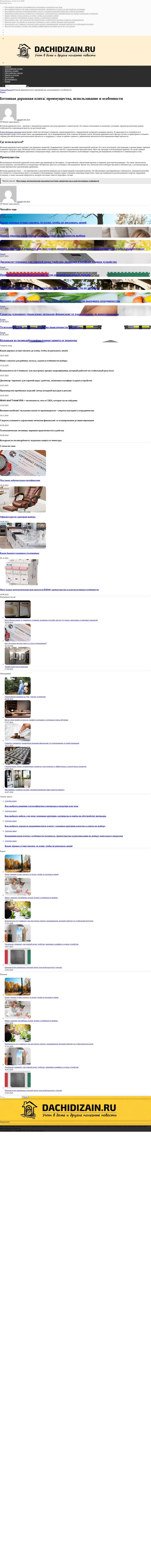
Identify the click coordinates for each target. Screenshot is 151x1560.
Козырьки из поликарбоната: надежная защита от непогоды (38, 340)
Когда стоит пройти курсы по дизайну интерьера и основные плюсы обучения (36, 720)
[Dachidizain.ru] (56, 59)
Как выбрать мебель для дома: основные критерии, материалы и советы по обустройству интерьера (45, 9)
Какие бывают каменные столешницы (19, 553)
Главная (8, 67)
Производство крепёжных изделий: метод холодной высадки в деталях (45, 275)
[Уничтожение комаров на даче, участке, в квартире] (18, 694)
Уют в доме (9, 77)
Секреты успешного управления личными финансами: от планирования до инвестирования (59, 314)
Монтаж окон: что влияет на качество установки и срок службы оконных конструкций (40, 22)
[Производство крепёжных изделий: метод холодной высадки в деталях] (18, 965)
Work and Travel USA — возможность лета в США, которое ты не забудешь (49, 288)
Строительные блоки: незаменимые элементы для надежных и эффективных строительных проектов (45, 766)
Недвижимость (11, 79)
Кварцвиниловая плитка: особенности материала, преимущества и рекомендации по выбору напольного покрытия (51, 14)
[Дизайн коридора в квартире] (18, 664)
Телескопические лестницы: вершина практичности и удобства (41, 327)
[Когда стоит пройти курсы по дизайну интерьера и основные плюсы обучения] (18, 717)
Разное (7, 82)
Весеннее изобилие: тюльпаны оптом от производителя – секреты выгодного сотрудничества (60, 301)
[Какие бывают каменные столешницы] (23, 548)
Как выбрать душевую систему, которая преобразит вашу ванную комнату (35, 789)
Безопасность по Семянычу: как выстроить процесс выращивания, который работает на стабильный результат (49, 24)
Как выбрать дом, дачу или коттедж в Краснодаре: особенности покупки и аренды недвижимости (44, 20)
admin (19, 120)
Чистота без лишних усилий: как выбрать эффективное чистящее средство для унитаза (40, 26)
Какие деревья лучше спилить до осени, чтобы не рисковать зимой (32, 16)
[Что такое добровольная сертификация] (23, 475)
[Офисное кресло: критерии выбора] (23, 512)
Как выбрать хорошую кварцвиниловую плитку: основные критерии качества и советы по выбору (44, 11)
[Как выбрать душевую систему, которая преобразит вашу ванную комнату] (18, 787)
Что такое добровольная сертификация (20, 480)
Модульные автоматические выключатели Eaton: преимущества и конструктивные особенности (49, 589)
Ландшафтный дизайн (14, 69)
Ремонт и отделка (12, 75)
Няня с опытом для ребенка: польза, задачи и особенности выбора (31, 18)
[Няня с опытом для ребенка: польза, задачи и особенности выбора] (18, 895)
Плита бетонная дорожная (10, 132)
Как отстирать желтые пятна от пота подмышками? (25, 643)
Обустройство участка (14, 73)
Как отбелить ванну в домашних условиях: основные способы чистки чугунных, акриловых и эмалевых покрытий (51, 620)
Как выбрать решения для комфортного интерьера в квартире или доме (33, 7)
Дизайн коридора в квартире (16, 666)
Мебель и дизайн (11, 71)
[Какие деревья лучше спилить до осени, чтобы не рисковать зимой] (18, 872)
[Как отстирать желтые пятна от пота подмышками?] (18, 641)
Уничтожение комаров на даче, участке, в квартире (25, 696)
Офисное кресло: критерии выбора (18, 516)
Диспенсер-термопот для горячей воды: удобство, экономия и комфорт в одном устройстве (58, 262)
